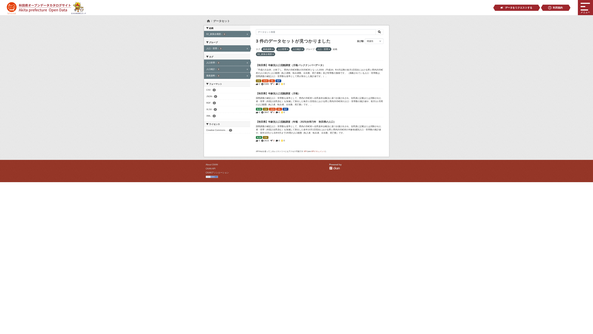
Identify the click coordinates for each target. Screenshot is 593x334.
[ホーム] (208, 21)
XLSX (259, 109)
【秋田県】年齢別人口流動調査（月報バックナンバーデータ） (290, 65)
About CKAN (212, 164)
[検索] (379, 32)
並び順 (360, 41)
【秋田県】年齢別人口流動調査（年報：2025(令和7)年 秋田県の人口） (296, 121)
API (305, 151)
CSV (258, 81)
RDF (278, 81)
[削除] (272, 49)
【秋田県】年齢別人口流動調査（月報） (278, 93)
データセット (221, 21)
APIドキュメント (318, 151)
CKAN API (210, 168)
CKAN (334, 168)
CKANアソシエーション (217, 172)
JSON (265, 81)
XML (272, 81)
